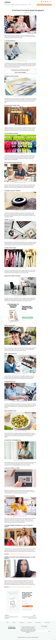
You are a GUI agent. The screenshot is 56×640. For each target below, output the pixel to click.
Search (49, 631)
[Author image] (25, 12)
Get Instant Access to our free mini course (20, 71)
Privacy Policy (38, 622)
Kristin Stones (29, 12)
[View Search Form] (51, 1)
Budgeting (13, 4)
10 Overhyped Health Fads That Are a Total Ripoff (11, 617)
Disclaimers (21, 622)
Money (28, 8)
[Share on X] (1, 320)
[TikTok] (43, 1)
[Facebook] (47, 1)
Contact (14, 622)
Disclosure (30, 622)
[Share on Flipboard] (1, 322)
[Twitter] (49, 1)
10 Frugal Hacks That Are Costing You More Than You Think (29, 617)
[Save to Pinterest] (1, 316)
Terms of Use (47, 622)
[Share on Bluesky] (1, 324)
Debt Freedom (18, 4)
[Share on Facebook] (1, 318)
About (7, 622)
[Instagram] (42, 1)
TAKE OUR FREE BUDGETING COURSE (44, 4)
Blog (5, 4)
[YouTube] (45, 1)
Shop (30, 4)
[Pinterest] (45, 628)
